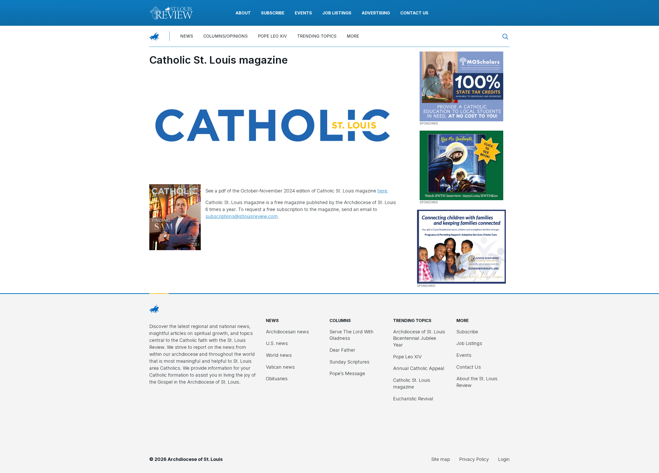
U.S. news (277, 343)
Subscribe (272, 12)
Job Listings (336, 12)
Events (303, 12)
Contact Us (414, 12)
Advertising (376, 12)
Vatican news (280, 367)
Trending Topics (316, 36)
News (186, 36)
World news (279, 355)
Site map (440, 459)
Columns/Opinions (225, 36)
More (353, 36)
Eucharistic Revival (413, 398)
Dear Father (342, 350)
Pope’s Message (347, 373)
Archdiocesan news (287, 331)
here (382, 190)
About (243, 12)
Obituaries (277, 378)
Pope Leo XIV (272, 36)
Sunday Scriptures (349, 362)
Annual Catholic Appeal (418, 368)
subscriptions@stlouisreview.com (241, 216)
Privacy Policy (474, 459)
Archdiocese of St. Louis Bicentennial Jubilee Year (419, 338)
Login (504, 459)
